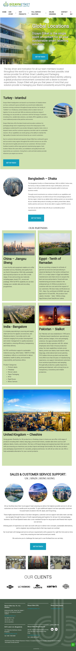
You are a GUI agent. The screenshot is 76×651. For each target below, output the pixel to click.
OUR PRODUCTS (22, 13)
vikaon (41, 648)
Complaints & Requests (36, 640)
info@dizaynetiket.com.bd (10, 633)
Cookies (45, 640)
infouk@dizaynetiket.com (34, 608)
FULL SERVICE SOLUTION (36, 13)
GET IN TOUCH (11, 163)
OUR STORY (11, 13)
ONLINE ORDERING (52, 13)
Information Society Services (12, 642)
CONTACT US (64, 13)
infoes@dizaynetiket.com (57, 608)
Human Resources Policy (54, 640)
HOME (4, 12)
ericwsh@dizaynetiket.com (34, 635)
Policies (28, 640)
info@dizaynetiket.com (10, 616)
